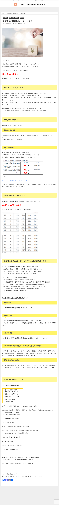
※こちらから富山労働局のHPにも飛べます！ (14, 180)
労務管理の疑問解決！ (14, 17)
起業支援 (22, 17)
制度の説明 (5, 17)
